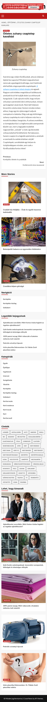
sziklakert (31, 468)
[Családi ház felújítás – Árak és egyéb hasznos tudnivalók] (23, 192)
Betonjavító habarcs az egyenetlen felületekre (22, 249)
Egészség (6, 679)
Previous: (14, 158)
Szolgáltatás (7, 380)
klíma (5, 459)
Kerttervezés (8, 401)
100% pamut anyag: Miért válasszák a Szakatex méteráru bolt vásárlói (20, 337)
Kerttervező (7, 418)
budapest (11, 436)
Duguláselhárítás (34, 436)
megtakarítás (35, 459)
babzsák (33, 432)
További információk (20, 7)
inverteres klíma (8, 446)
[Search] (43, 16)
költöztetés (14, 459)
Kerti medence (8, 405)
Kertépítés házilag (9, 303)
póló (14, 468)
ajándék (5, 432)
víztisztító (6, 482)
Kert (4, 414)
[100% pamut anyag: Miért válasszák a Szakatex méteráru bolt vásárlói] (23, 588)
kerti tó (16, 450)
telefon (20, 477)
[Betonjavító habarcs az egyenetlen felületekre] (23, 231)
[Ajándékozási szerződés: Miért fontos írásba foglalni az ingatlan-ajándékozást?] (23, 506)
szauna (21, 468)
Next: (33, 163)
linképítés (24, 459)
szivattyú (21, 473)
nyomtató (6, 468)
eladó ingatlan (8, 441)
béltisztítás (21, 436)
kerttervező (38, 450)
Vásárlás (6, 384)
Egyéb (5, 363)
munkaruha (7, 464)
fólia (18, 441)
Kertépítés (7, 299)
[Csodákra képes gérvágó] (23, 269)
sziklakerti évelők (9, 473)
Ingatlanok (7, 372)
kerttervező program (10, 455)
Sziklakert (6, 308)
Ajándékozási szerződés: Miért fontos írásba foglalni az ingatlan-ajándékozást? (23, 324)
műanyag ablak (38, 464)
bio (4, 436)
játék (19, 446)
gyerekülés (26, 441)
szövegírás (32, 473)
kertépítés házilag (37, 455)
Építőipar (6, 30)
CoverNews (28, 698)
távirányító (35, 477)
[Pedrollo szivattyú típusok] (23, 629)
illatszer (37, 441)
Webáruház (7, 600)
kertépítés (24, 455)
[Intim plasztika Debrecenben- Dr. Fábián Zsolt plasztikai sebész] (23, 667)
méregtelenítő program (22, 464)
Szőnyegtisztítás (8, 477)
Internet (6, 376)
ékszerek (23, 482)
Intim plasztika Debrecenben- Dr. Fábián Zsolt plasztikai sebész (20, 348)
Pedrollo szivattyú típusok (13, 343)
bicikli (41, 432)
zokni (15, 482)
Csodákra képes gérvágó (13, 286)
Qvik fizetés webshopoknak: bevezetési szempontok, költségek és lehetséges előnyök (22, 330)
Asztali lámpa (16, 432)
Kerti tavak (7, 410)
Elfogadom (33, 7)
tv (26, 477)
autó (25, 432)
